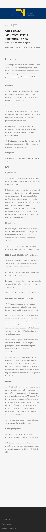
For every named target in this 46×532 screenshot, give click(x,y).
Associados (6, 524)
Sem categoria (24, 42)
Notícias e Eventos (9, 528)
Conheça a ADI (7, 519)
